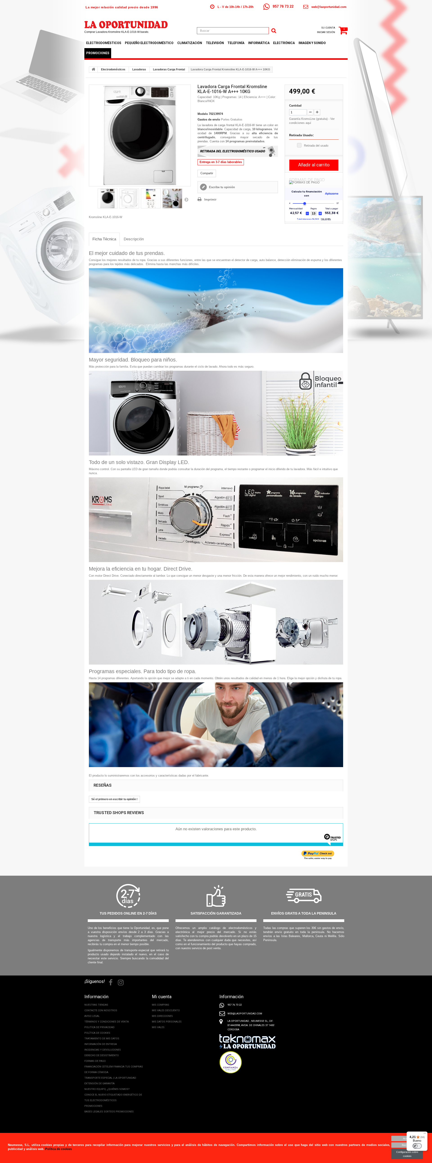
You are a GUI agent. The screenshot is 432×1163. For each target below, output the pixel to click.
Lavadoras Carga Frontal (169, 69)
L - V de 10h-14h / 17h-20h (236, 7)
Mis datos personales (167, 1021)
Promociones (97, 53)
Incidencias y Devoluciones (102, 1049)
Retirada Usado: (301, 135)
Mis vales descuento (166, 1010)
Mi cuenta (161, 996)
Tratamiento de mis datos (101, 1038)
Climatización (189, 43)
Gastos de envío (209, 119)
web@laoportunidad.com (328, 7)
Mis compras (160, 1004)
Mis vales (158, 1027)
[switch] (417, 1146)
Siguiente (186, 199)
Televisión (215, 43)
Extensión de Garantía (99, 1083)
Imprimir (210, 199)
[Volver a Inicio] (93, 69)
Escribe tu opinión (221, 187)
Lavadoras (139, 69)
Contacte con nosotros (100, 1010)
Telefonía (235, 43)
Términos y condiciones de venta (106, 1021)
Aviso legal (92, 1016)
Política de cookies (97, 1032)
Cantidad (295, 105)
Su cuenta (328, 27)
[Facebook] (110, 982)
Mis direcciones (162, 1016)
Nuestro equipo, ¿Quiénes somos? (107, 1089)
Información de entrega (100, 1044)
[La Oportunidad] (126, 22)
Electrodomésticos (103, 43)
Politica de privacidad (99, 1027)
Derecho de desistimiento (101, 1055)
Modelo (203, 114)
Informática (259, 43)
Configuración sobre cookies (407, 1154)
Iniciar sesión (326, 32)
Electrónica (284, 43)
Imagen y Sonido (312, 43)
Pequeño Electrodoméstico (149, 43)
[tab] (104, 239)
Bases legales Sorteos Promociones (109, 1111)
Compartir (206, 173)
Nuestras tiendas (96, 1004)
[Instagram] (121, 982)
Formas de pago (95, 1061)
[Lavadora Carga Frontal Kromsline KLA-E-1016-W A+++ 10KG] (139, 135)
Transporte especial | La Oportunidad (110, 1077)
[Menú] (425, 1134)
